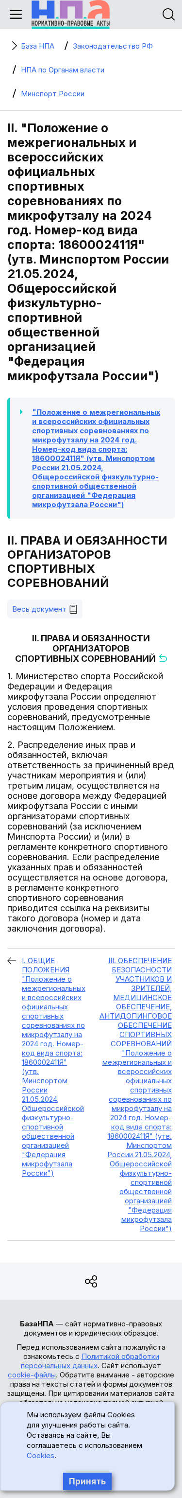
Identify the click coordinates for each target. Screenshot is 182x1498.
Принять (87, 1481)
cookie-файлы (32, 1374)
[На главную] (71, 14)
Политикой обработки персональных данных (90, 1361)
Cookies (40, 1455)
